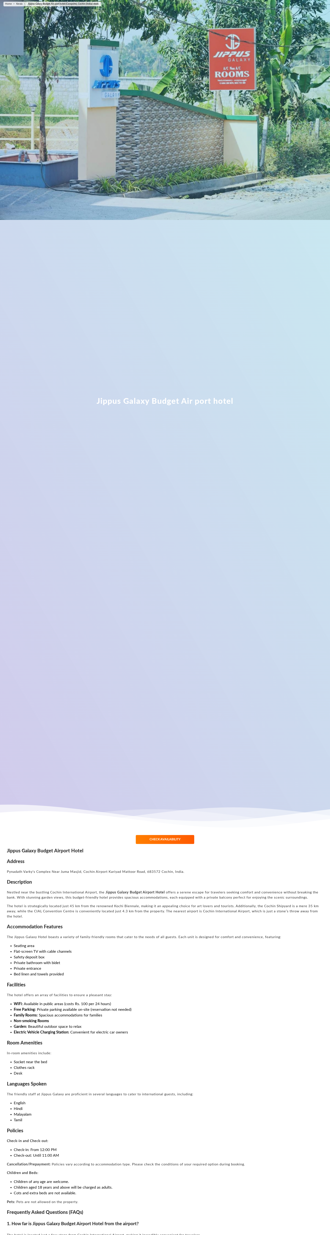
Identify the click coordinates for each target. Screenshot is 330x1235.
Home (8, 4)
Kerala (19, 4)
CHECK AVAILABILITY (165, 839)
